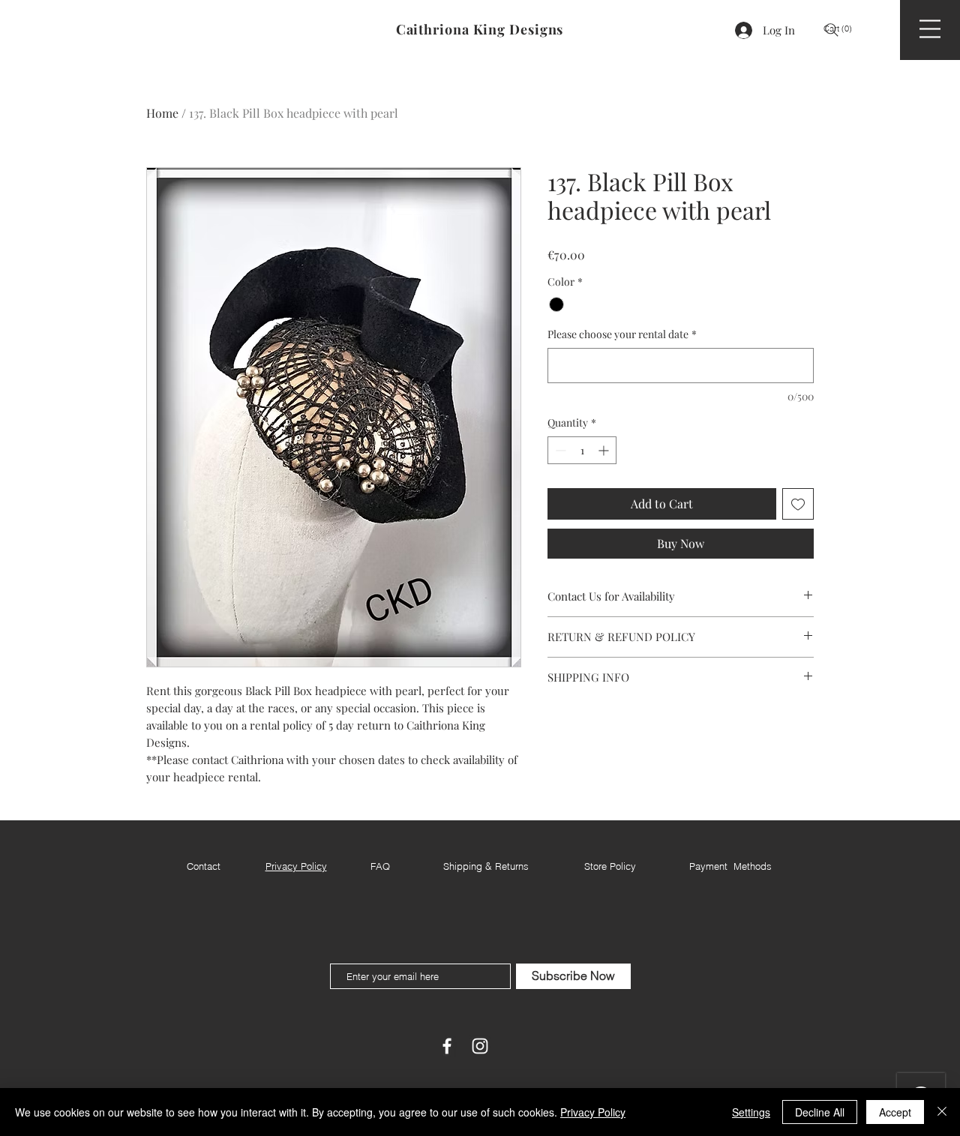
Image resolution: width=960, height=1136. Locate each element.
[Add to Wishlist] (798, 504)
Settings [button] (751, 1112)
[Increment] (605, 450)
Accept (895, 1112)
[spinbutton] (582, 450)
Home (162, 113)
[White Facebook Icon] (447, 1046)
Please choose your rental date (622, 334)
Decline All (819, 1112)
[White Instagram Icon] (480, 1046)
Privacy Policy (593, 1112)
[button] (843, 29)
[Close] (942, 1112)
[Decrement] (559, 450)
